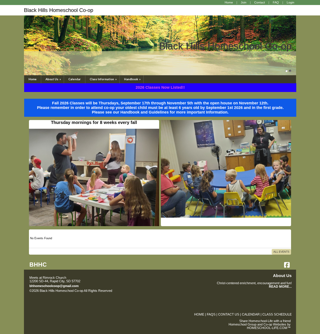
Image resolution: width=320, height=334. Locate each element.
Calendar (74, 79)
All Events (281, 251)
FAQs (211, 314)
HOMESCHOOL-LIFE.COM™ (269, 328)
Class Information (103, 79)
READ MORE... (280, 286)
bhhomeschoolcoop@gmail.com (54, 286)
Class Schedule (277, 314)
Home (33, 79)
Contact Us (228, 314)
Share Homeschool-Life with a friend (265, 321)
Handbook (132, 79)
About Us (53, 79)
